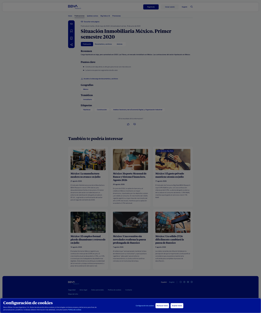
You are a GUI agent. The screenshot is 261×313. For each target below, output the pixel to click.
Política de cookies (74, 310)
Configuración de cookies (145, 306)
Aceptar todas (177, 306)
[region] (130, 305)
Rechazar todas (162, 306)
